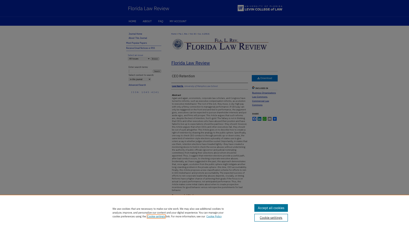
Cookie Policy (214, 216)
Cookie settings (156, 216)
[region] (204, 212)
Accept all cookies (271, 208)
